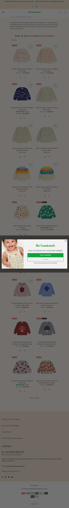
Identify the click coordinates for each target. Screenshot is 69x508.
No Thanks (45, 259)
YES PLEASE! (45, 255)
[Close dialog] (66, 241)
